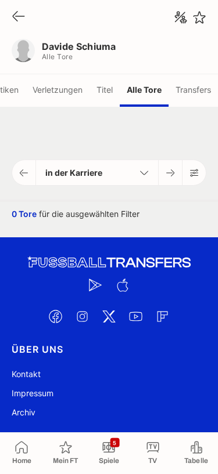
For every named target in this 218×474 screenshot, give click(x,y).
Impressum (32, 393)
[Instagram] (82, 316)
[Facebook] (56, 316)
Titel (105, 90)
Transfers (193, 90)
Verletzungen (58, 90)
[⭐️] (199, 17)
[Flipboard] (162, 316)
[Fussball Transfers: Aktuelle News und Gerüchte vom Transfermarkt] (109, 262)
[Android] (96, 285)
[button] (24, 172)
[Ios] (122, 285)
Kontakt (26, 374)
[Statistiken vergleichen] (181, 17)
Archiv (23, 412)
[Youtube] (136, 316)
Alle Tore (144, 90)
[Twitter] (109, 316)
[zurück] (19, 17)
